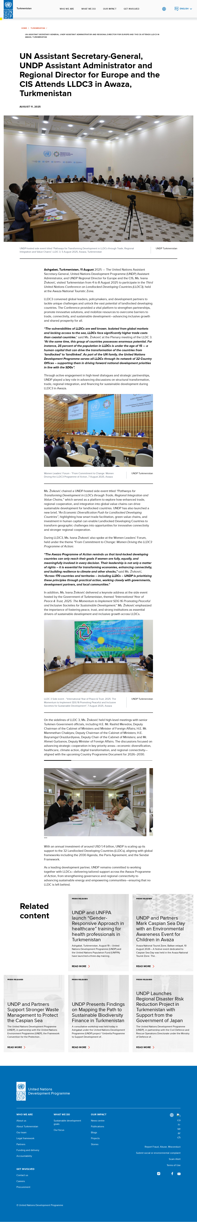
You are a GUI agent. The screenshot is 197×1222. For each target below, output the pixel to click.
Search (170, 9)
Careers (20, 1181)
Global (164, 9)
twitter (165, 1173)
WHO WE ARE (67, 8)
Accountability (24, 1156)
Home (24, 28)
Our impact (109, 8)
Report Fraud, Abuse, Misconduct (163, 1147)
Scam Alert (175, 1159)
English (184, 8)
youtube (179, 1173)
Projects (95, 1138)
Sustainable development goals (67, 1122)
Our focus (59, 1130)
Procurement (23, 1187)
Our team (21, 1132)
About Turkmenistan (27, 1126)
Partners (20, 1144)
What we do (88, 8)
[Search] (179, 1126)
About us (21, 1120)
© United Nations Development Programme (39, 1205)
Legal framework (25, 1138)
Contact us (22, 1175)
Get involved (131, 8)
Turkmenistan (24, 8)
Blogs (94, 1132)
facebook (172, 1173)
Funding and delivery (27, 1150)
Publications (97, 1126)
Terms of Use (174, 1165)
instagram (158, 1173)
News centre (98, 1120)
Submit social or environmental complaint (158, 1153)
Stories (94, 1144)
